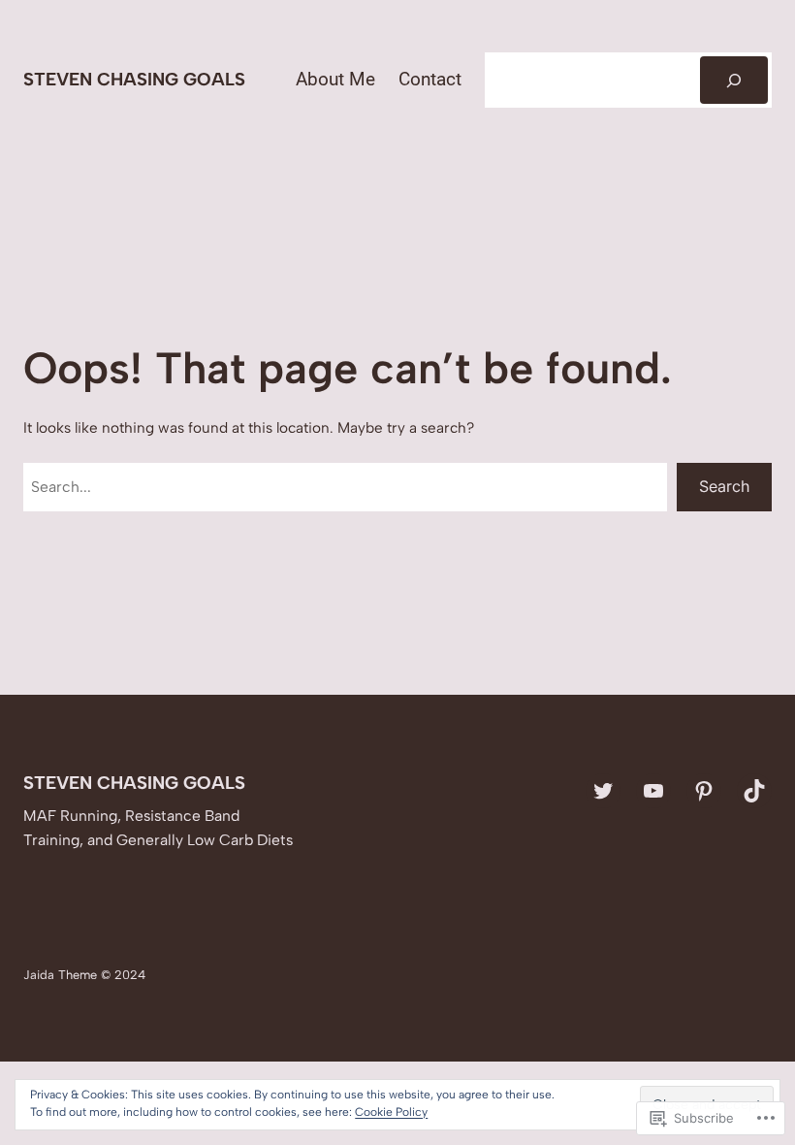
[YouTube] (653, 790)
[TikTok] (754, 790)
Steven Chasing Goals (134, 79)
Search (724, 486)
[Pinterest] (703, 790)
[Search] (734, 80)
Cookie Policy (391, 1112)
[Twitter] (603, 790)
